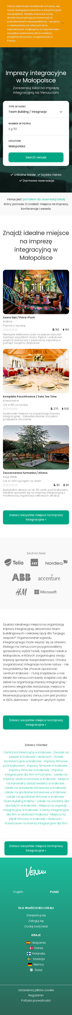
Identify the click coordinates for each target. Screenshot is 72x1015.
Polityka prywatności (36, 1000)
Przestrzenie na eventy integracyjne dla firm (36, 823)
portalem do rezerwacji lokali (44, 199)
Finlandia (38, 953)
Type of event (17, 106)
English (18, 892)
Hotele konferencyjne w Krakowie (33, 759)
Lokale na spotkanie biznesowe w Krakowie (35, 792)
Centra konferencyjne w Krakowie (27, 752)
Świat (38, 970)
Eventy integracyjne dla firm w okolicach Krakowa (37, 812)
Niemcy (38, 964)
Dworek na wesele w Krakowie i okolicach (39, 754)
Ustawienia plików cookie (36, 990)
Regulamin (36, 995)
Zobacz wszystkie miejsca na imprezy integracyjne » (36, 517)
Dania (38, 948)
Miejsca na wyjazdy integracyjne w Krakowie (35, 807)
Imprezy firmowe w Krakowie (47, 766)
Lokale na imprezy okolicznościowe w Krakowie (35, 776)
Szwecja (38, 959)
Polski (54, 892)
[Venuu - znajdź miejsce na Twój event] (36, 59)
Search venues (36, 157)
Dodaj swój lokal (36, 926)
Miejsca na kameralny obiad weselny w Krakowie (37, 781)
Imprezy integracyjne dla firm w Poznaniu (34, 772)
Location (14, 140)
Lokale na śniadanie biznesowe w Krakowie (35, 788)
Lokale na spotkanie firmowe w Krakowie (35, 797)
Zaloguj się (36, 921)
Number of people (19, 123)
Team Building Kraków (19, 801)
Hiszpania (38, 943)
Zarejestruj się (36, 915)
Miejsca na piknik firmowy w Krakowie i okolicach (37, 816)
